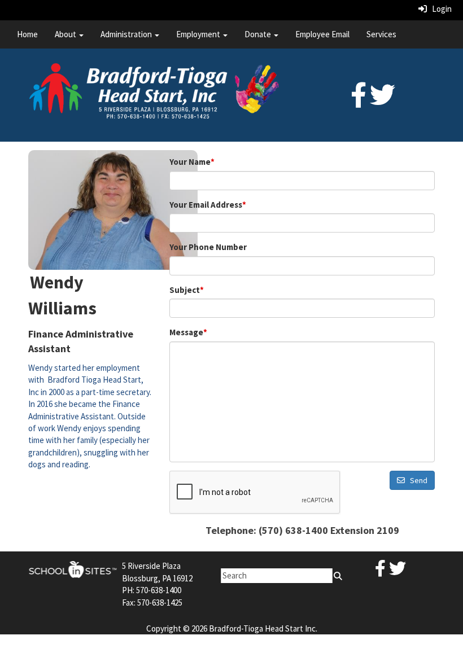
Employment (199, 34)
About (66, 34)
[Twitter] (382, 101)
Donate (258, 34)
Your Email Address (207, 204)
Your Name (192, 161)
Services (381, 34)
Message (188, 332)
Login (439, 8)
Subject (186, 289)
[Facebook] (358, 101)
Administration (127, 34)
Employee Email (322, 34)
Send (416, 480)
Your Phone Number (208, 247)
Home (27, 34)
